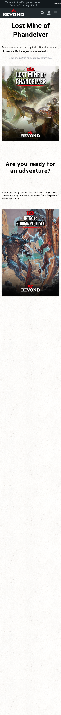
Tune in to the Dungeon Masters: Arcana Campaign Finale (23, 4)
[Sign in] (49, 13)
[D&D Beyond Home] (13, 12)
